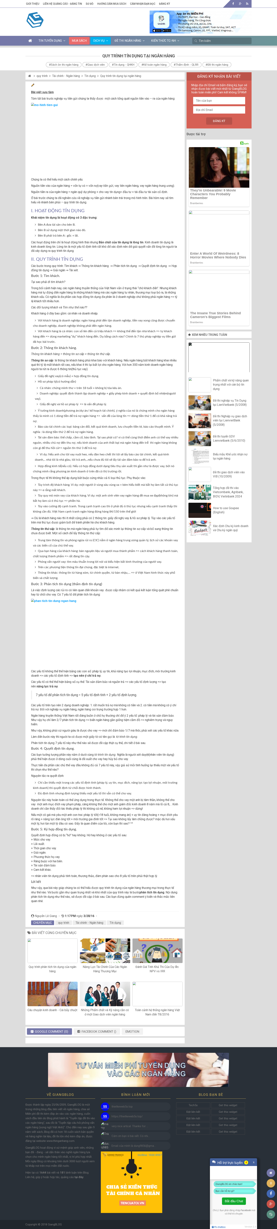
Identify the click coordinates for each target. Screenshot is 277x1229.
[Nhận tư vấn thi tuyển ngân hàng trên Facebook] (138, 1070)
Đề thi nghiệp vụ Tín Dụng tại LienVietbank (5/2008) (230, 403)
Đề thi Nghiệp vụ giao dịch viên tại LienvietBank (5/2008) (230, 420)
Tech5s (193, 1105)
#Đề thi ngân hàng (217, 64)
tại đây (79, 1177)
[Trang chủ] (271, 1173)
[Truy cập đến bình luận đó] (105, 1106)
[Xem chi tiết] (201, 31)
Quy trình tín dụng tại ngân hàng (120, 76)
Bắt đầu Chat (234, 1201)
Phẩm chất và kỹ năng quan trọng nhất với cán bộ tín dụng (231, 385)
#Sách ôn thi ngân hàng (63, 64)
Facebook (246, 1210)
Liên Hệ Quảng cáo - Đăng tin (62, 3)
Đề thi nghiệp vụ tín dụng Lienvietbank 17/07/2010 (219, 358)
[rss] (247, 3)
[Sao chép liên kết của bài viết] (271, 1214)
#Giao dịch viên (95, 64)
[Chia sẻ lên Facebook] (271, 1193)
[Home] (30, 76)
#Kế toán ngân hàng (154, 64)
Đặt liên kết (193, 1112)
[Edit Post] (32, 86)
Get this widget (228, 1105)
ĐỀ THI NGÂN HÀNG (128, 40)
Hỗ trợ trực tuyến (230, 1162)
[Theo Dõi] (240, 3)
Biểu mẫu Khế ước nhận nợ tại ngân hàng (230, 456)
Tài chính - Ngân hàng (66, 76)
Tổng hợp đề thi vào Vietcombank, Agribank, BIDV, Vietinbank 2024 (228, 492)
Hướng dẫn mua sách (111, 3)
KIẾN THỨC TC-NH (163, 40)
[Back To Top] (271, 1162)
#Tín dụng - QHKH (123, 64)
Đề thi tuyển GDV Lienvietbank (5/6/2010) (229, 438)
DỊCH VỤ (99, 40)
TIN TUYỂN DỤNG (50, 40)
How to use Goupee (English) (226, 510)
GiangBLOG (55, 1224)
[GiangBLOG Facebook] (233, 3)
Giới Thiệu (32, 3)
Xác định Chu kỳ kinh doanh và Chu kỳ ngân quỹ (230, 528)
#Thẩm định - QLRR (186, 64)
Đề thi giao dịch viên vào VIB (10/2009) (229, 474)
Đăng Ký (164, 3)
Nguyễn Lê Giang (46, 916)
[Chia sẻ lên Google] (271, 1204)
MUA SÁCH (79, 40)
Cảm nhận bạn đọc (142, 3)
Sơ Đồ (89, 3)
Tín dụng (90, 76)
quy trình (42, 76)
